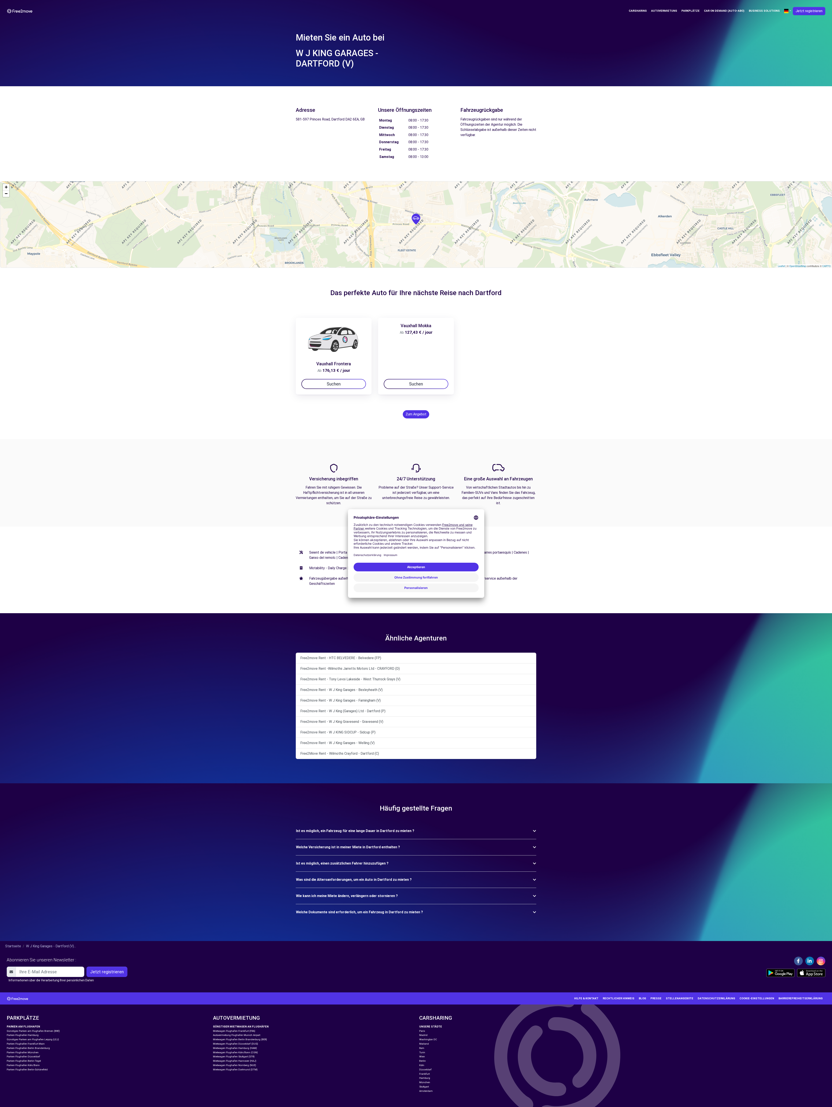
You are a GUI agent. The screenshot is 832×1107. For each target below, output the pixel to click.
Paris (422, 1031)
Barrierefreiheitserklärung (800, 998)
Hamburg (424, 1078)
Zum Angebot (416, 414)
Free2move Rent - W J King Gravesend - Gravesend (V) (341, 722)
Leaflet (781, 266)
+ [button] (6, 187)
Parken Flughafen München (23, 1052)
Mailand (424, 1043)
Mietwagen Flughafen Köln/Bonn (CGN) (235, 1052)
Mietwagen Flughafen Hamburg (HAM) (235, 1048)
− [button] (6, 193)
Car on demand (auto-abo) (724, 10)
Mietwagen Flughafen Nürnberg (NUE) (234, 1065)
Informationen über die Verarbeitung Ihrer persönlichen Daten (51, 980)
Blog (642, 998)
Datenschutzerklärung (716, 998)
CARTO (826, 266)
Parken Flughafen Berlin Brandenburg (28, 1048)
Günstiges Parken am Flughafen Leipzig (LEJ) (33, 1039)
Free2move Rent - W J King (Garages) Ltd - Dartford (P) (342, 711)
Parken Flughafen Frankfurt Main (26, 1043)
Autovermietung (664, 10)
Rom (421, 1048)
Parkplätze (690, 10)
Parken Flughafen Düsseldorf (23, 1056)
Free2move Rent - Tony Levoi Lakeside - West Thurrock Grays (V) (350, 679)
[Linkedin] (809, 961)
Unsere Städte (430, 1026)
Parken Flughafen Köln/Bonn (23, 1065)
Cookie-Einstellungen (756, 998)
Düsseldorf (425, 1069)
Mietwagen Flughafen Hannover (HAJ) (234, 1061)
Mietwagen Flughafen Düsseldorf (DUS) (235, 1043)
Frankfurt (424, 1074)
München (424, 1082)
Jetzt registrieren (809, 11)
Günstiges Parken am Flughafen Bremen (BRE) (33, 1031)
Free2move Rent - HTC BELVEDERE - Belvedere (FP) (340, 658)
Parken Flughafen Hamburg (23, 1035)
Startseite (13, 946)
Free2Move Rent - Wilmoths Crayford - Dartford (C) (339, 753)
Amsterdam (426, 1091)
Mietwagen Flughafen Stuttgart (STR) (234, 1056)
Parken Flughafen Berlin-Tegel (24, 1061)
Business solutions (764, 10)
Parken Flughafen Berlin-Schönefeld (27, 1069)
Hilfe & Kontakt (586, 998)
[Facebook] (798, 961)
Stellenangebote (679, 998)
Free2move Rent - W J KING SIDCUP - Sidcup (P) (337, 732)
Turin (422, 1052)
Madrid (423, 1035)
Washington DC (428, 1039)
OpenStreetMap (797, 266)
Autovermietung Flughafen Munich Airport (236, 1035)
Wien (422, 1056)
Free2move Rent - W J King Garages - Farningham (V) (340, 700)
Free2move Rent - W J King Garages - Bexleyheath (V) (341, 690)
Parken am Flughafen (23, 1026)
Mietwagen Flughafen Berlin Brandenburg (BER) (240, 1039)
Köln (421, 1065)
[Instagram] (821, 961)
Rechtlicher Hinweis (618, 998)
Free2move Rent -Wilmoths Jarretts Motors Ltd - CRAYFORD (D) (350, 668)
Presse (655, 998)
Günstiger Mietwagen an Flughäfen (241, 1026)
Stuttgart (424, 1086)
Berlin (422, 1061)
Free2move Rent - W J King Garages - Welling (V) (337, 743)
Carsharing (638, 10)
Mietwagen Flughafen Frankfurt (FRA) (234, 1031)
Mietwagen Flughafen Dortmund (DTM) (235, 1069)
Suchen (334, 384)
